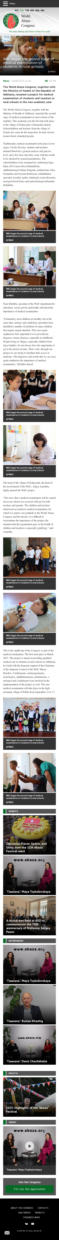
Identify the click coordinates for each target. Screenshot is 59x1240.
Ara (42, 10)
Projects (40, 1212)
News (6, 80)
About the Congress (22, 1208)
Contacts (43, 1208)
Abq (37, 10)
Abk (32, 10)
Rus (17, 10)
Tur (27, 10)
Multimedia (24, 1212)
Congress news (31, 1217)
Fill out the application (29, 1189)
